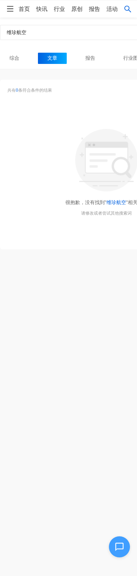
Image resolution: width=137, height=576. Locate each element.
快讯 (41, 9)
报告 (94, 9)
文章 (52, 58)
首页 (24, 9)
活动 (112, 9)
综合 (14, 58)
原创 (77, 9)
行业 (59, 9)
